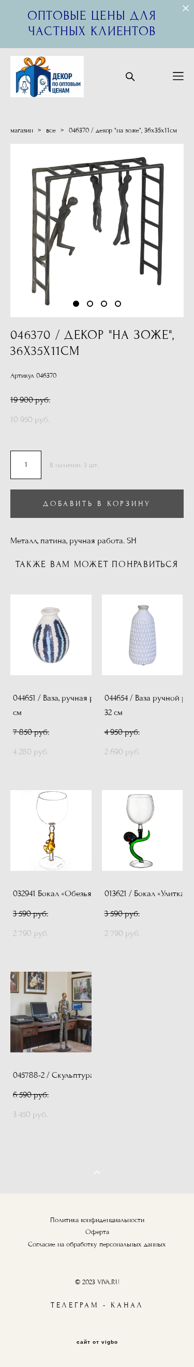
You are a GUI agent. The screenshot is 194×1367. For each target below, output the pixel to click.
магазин (21, 130)
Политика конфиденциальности (97, 1220)
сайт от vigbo (97, 1342)
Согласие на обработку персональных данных (97, 1244)
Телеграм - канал (97, 1305)
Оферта (97, 1232)
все (51, 130)
